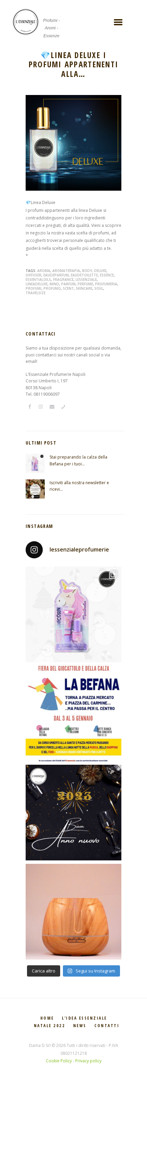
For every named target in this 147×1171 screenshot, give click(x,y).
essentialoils (38, 279)
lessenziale (86, 279)
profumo (52, 288)
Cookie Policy (59, 1061)
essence (107, 275)
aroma (43, 270)
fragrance (63, 279)
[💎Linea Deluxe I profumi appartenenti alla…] (73, 143)
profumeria (106, 284)
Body (87, 270)
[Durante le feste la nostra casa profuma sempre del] (73, 911)
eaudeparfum (56, 275)
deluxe (100, 270)
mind (54, 284)
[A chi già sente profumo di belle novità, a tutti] (73, 812)
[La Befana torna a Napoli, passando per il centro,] (73, 713)
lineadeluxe (37, 284)
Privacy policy (88, 1061)
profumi (33, 288)
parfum (68, 284)
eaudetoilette (84, 275)
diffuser (33, 275)
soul (98, 288)
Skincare (84, 288)
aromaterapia (66, 270)
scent (68, 288)
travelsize (35, 292)
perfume (85, 284)
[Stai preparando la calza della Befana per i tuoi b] (73, 614)
